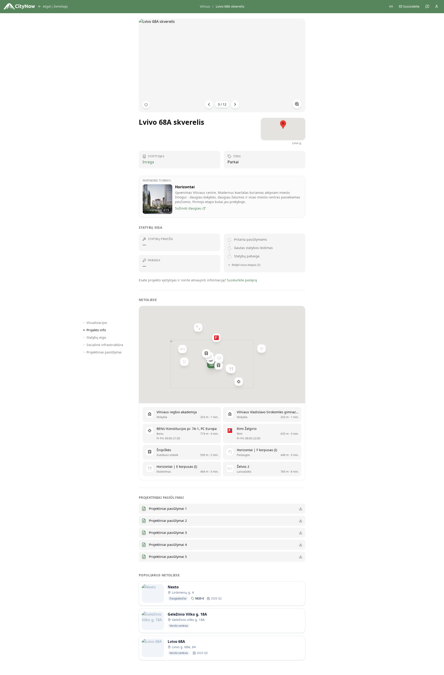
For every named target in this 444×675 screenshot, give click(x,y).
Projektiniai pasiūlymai (104, 352)
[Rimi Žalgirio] (216, 338)
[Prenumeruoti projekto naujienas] (146, 105)
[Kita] (235, 104)
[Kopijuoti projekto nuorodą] (391, 6)
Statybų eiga (96, 337)
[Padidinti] (297, 104)
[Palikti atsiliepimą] (427, 6)
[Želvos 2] (182, 349)
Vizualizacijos (96, 322)
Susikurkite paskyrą (242, 280)
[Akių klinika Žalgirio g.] (261, 348)
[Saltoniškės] (206, 353)
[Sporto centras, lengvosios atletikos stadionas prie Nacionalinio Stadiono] (198, 327)
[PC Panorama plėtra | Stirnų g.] (184, 362)
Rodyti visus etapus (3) (246, 265)
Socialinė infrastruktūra (104, 345)
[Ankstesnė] (209, 104)
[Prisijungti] (436, 6)
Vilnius (205, 6)
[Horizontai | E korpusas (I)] (231, 369)
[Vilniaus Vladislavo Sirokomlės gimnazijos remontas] (219, 358)
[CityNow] (19, 6)
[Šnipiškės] (218, 365)
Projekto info (96, 330)
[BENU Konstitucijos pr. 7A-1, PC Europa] (238, 381)
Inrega (148, 161)
